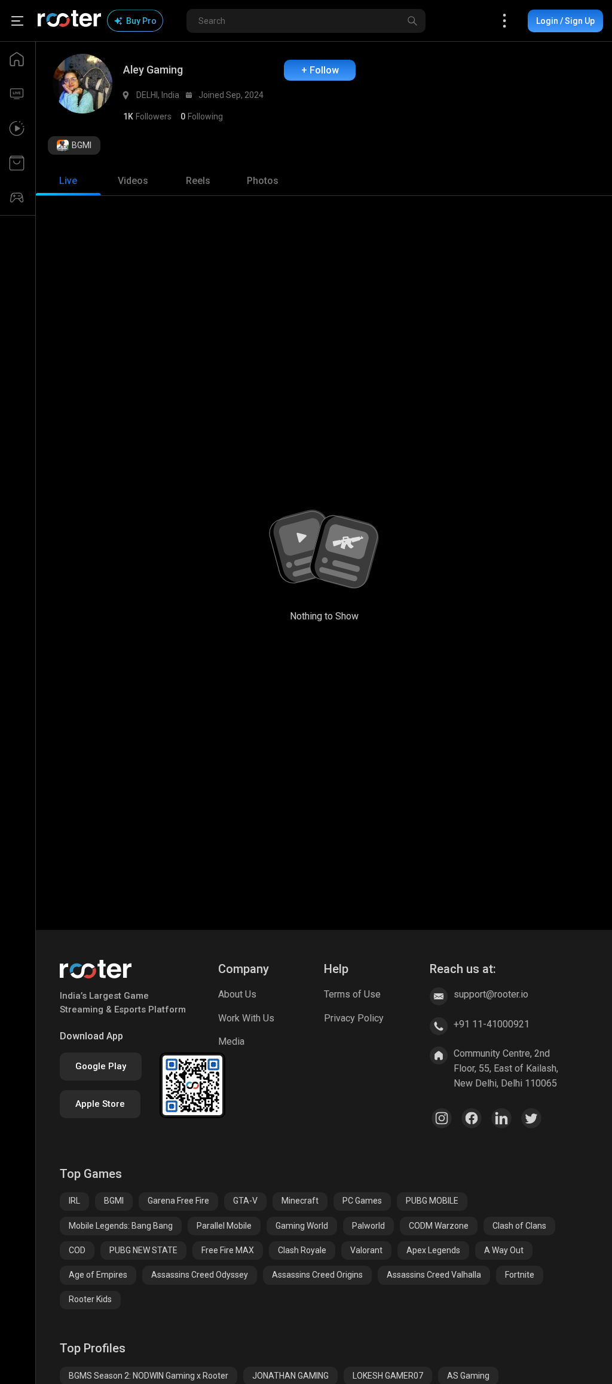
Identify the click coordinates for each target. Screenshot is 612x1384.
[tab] (68, 181)
